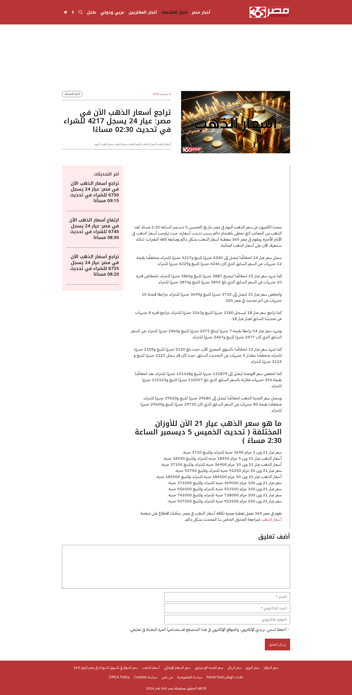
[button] (81, 12)
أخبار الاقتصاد (174, 12)
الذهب (131, 144)
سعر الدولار (271, 667)
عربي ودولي (112, 12)
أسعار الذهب (164, 144)
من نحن (167, 677)
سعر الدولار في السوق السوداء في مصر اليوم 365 (105, 667)
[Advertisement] (176, 61)
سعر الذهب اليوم (103, 144)
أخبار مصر (201, 12)
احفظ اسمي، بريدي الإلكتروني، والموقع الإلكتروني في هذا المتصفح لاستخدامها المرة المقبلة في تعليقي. (207, 629)
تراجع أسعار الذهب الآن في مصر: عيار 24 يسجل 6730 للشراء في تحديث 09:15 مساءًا (94, 192)
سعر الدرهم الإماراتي (177, 667)
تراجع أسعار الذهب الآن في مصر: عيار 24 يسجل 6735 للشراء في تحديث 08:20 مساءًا (94, 265)
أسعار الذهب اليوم (146, 144)
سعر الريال (235, 667)
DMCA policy (119, 677)
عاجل (91, 12)
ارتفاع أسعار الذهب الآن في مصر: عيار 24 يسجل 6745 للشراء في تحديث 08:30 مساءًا (94, 229)
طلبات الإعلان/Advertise (225, 677)
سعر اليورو (253, 667)
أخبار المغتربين (143, 12)
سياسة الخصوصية (189, 677)
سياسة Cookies (145, 677)
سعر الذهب (120, 144)
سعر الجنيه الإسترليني (209, 667)
